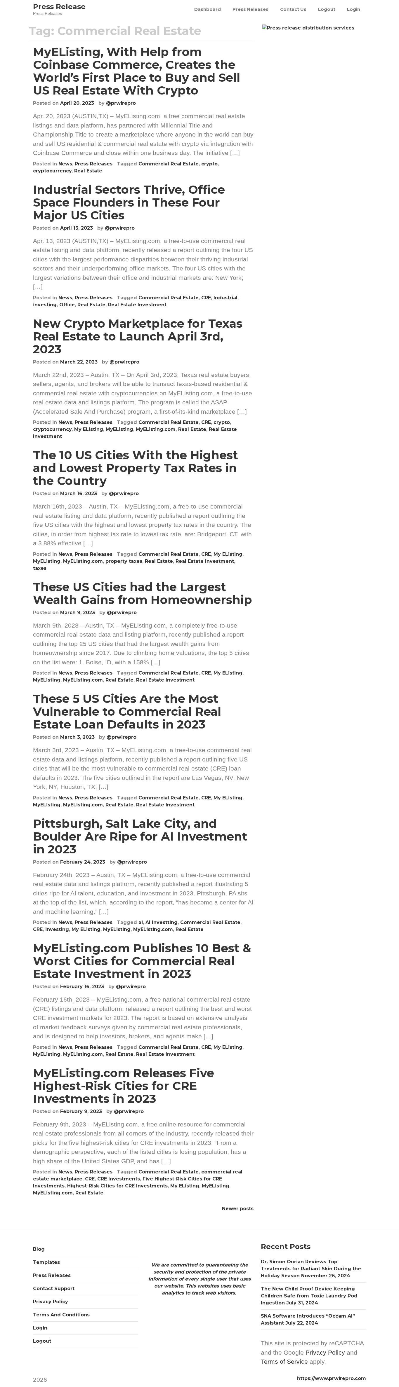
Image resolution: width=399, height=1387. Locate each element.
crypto (209, 164)
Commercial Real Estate (168, 164)
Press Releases (250, 9)
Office (67, 305)
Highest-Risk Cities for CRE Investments (117, 1186)
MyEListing (119, 429)
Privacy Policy (50, 1301)
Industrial (225, 298)
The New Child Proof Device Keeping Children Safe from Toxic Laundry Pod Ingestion (309, 1296)
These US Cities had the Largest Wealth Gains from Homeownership (142, 593)
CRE (206, 298)
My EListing (88, 429)
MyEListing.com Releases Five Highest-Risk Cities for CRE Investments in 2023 (123, 1086)
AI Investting (161, 922)
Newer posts (238, 1208)
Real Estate (88, 171)
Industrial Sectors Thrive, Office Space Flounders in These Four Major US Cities (129, 202)
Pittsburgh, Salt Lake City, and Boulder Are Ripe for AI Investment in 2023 (140, 836)
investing (45, 305)
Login (353, 9)
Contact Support (53, 1288)
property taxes (123, 561)
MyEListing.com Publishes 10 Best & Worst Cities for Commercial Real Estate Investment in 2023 (142, 961)
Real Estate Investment (137, 305)
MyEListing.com (156, 429)
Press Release (59, 6)
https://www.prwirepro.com (331, 1378)
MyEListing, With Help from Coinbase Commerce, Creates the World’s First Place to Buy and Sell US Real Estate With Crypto (136, 71)
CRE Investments (118, 1179)
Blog (39, 1249)
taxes (39, 568)
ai (140, 922)
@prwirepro (121, 103)
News (65, 164)
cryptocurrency (52, 171)
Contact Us (293, 9)
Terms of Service (284, 1361)
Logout (326, 9)
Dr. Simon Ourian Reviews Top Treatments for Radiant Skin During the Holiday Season (311, 1268)
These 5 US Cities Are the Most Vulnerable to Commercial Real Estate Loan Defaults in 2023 (127, 711)
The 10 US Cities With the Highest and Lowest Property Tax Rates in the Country (135, 468)
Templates (46, 1262)
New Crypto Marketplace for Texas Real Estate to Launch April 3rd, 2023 (137, 336)
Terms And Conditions (61, 1315)
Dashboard (207, 9)
